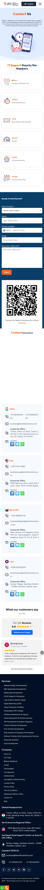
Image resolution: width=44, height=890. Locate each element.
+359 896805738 (17, 515)
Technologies (9, 769)
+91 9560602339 (31, 416)
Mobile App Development (13, 693)
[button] (2, 652)
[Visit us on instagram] (9, 870)
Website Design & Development (15, 685)
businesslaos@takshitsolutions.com (24, 574)
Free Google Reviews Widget (23, 669)
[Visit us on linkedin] (19, 870)
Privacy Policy (9, 787)
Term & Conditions (10, 790)
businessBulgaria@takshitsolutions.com (24, 523)
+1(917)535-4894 (17, 466)
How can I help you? (11, 246)
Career (6, 765)
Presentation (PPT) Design (13, 711)
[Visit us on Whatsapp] (29, 870)
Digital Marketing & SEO (13, 703)
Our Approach (9, 772)
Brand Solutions (10, 761)
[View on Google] (7, 645)
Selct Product (8, 206)
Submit (6, 272)
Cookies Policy (9, 783)
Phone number (9, 226)
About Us (7, 754)
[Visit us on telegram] (24, 870)
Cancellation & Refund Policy (14, 779)
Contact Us (8, 798)
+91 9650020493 (16, 416)
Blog (5, 801)
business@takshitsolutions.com (23, 424)
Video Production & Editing (14, 707)
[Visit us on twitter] (14, 870)
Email (5, 236)
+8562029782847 (18, 567)
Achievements (9, 776)
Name (5, 216)
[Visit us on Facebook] (4, 870)
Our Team (7, 758)
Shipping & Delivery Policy (13, 794)
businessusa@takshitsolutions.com (24, 474)
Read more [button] (9, 661)
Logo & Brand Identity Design (15, 700)
